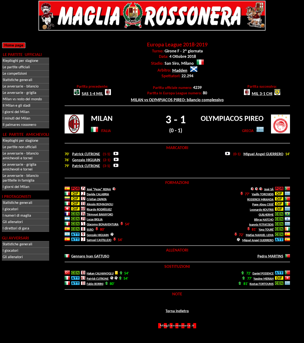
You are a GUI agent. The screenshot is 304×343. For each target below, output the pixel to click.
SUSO (90, 229)
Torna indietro (177, 311)
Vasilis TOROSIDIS (263, 194)
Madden (179, 71)
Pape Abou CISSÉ (263, 204)
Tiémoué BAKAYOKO (100, 214)
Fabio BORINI (95, 284)
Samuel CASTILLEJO (99, 240)
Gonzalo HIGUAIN (86, 160)
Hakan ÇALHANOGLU (100, 273)
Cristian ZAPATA (97, 199)
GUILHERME (266, 214)
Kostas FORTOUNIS (262, 284)
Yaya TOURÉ (266, 229)
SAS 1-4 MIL (92, 94)
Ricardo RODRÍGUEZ (99, 209)
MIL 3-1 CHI (262, 94)
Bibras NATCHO (264, 219)
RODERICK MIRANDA (260, 199)
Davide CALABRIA (98, 194)
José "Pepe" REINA (99, 189)
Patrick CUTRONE (86, 154)
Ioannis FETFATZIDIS (261, 224)
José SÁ (269, 189)
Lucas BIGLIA (95, 219)
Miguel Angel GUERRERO (263, 154)
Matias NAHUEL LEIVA (260, 235)
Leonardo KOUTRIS (262, 209)
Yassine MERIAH (263, 278)
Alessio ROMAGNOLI (100, 204)
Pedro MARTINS (270, 256)
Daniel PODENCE (263, 273)
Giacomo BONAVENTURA (103, 224)
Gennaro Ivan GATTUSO (90, 256)
